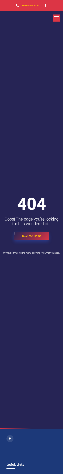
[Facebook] (9, 438)
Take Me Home (32, 236)
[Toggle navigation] (56, 18)
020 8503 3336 (30, 5)
